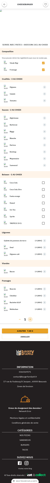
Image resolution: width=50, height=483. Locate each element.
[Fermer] (4, 4)
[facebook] (19, 463)
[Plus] (44, 87)
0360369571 (25, 372)
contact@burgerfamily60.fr (25, 376)
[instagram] (26, 463)
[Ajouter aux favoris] (45, 4)
